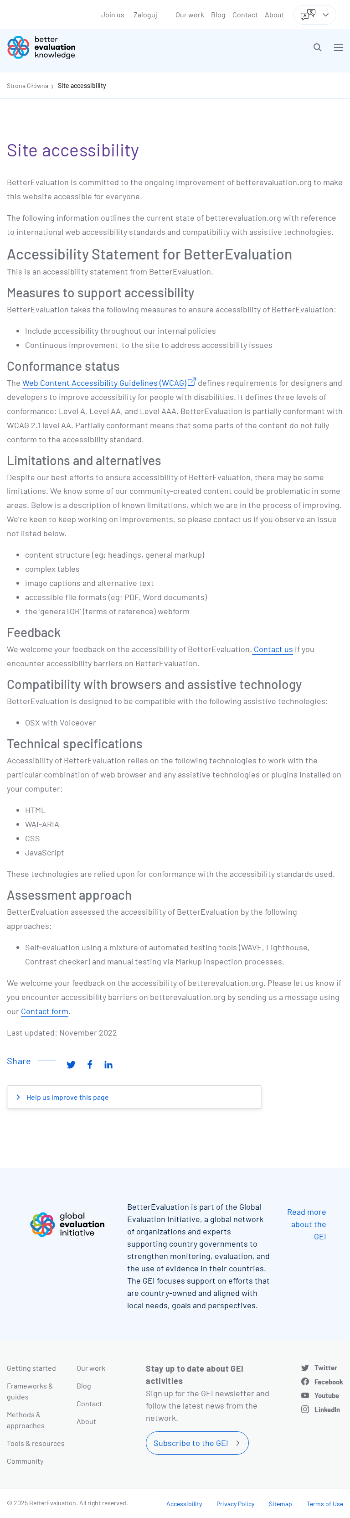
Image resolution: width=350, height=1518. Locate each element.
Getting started (31, 1367)
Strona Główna (27, 85)
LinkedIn (327, 1409)
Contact (245, 14)
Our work (189, 14)
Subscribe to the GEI (191, 1443)
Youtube (326, 1395)
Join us (112, 14)
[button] (318, 47)
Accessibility (184, 1504)
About (274, 14)
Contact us (272, 649)
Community (25, 1460)
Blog (218, 14)
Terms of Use (325, 1504)
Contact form (44, 1011)
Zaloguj (145, 14)
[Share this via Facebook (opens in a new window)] (90, 1064)
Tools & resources (36, 1443)
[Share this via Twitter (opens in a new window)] (71, 1064)
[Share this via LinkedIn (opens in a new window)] (108, 1064)
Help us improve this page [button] (67, 1097)
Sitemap (280, 1504)
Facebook (328, 1382)
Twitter (325, 1367)
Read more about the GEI (306, 1224)
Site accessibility (82, 85)
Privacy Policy (235, 1504)
